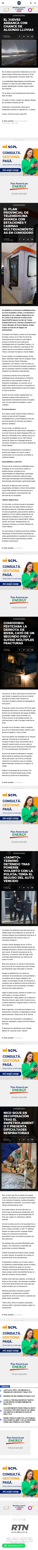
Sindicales (14, 1543)
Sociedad (22, 1543)
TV (28, 1543)
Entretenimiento (26, 1538)
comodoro (6, 123)
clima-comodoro (21, 121)
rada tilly (14, 123)
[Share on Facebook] (19, 36)
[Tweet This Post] (24, 36)
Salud (31, 1541)
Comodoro (22, 1539)
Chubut (8, 1538)
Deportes (15, 1538)
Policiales (9, 1541)
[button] (13, 1546)
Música (30, 1539)
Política (17, 1541)
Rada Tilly (24, 1541)
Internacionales (12, 1539)
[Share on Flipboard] (28, 36)
